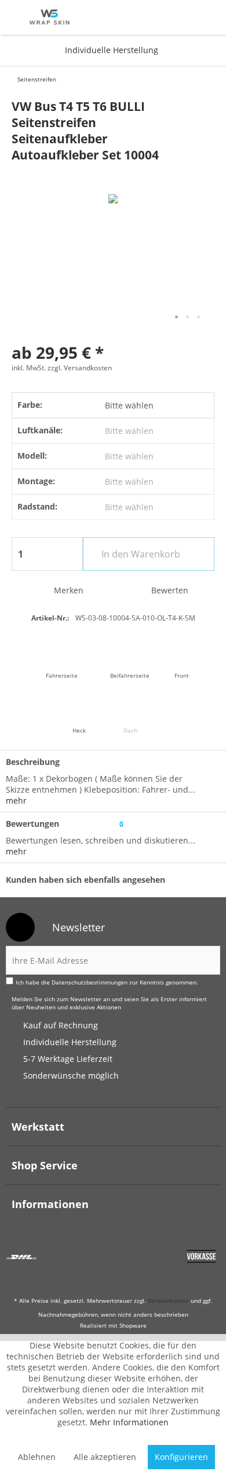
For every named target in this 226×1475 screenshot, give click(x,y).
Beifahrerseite (130, 675)
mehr (16, 800)
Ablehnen (37, 1456)
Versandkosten (168, 1300)
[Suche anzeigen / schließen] (119, 17)
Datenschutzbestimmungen (89, 982)
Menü (17, 17)
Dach (130, 730)
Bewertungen (32, 823)
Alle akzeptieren (105, 1456)
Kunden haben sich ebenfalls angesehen (85, 879)
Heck (79, 730)
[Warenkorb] (206, 17)
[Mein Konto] (178, 17)
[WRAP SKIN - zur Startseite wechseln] (49, 19)
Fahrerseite (62, 675)
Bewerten (168, 590)
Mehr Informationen (129, 1422)
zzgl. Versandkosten (80, 368)
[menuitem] (17, 17)
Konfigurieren (181, 1456)
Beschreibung (33, 761)
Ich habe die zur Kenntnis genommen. (107, 982)
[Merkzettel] (149, 17)
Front (181, 675)
